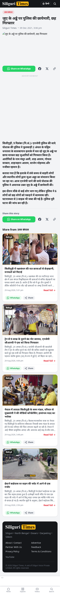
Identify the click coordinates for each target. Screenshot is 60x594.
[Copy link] (54, 69)
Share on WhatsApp (21, 68)
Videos (37, 591)
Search (51, 591)
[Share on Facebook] (40, 69)
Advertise (36, 542)
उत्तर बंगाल (8, 12)
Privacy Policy (12, 551)
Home (8, 591)
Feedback (36, 547)
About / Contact (14, 542)
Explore (23, 591)
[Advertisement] (30, 108)
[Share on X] (47, 69)
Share (30, 297)
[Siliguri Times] (15, 4)
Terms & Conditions (41, 551)
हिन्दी (47, 3)
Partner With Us (14, 547)
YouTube (10, 556)
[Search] (55, 3)
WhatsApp (15, 297)
